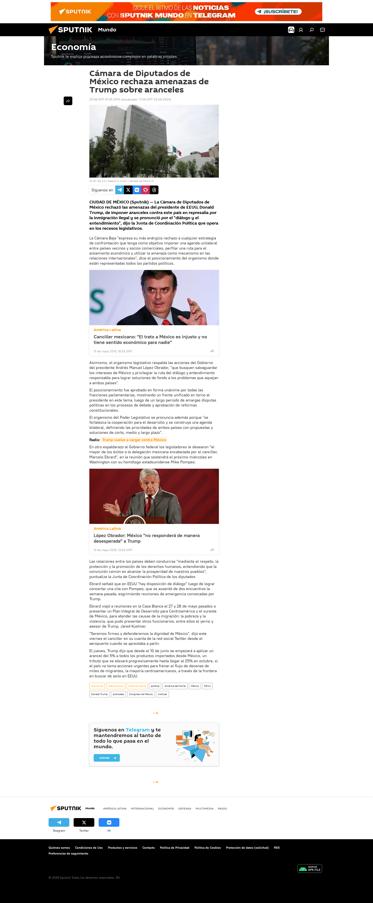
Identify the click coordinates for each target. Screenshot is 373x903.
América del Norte (175, 685)
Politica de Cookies (207, 848)
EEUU (207, 685)
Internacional (115, 685)
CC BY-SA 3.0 (97, 181)
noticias (162, 694)
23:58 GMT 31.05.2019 (104, 99)
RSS (277, 848)
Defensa (184, 808)
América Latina (107, 330)
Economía (97, 685)
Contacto (148, 848)
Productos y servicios (122, 848)
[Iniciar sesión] (301, 29)
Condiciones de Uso (89, 848)
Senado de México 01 (142, 181)
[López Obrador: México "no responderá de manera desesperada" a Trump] (154, 496)
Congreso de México (141, 694)
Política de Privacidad (174, 848)
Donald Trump (99, 694)
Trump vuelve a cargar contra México (134, 439)
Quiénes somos (59, 848)
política (155, 685)
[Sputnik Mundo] (72, 35)
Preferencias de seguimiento (68, 853)
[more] (212, 351)
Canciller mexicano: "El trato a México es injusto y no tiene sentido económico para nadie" (150, 339)
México (195, 685)
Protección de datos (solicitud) (247, 848)
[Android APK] (309, 869)
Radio (222, 808)
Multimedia (204, 808)
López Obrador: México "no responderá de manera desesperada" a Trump (147, 538)
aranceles (118, 694)
